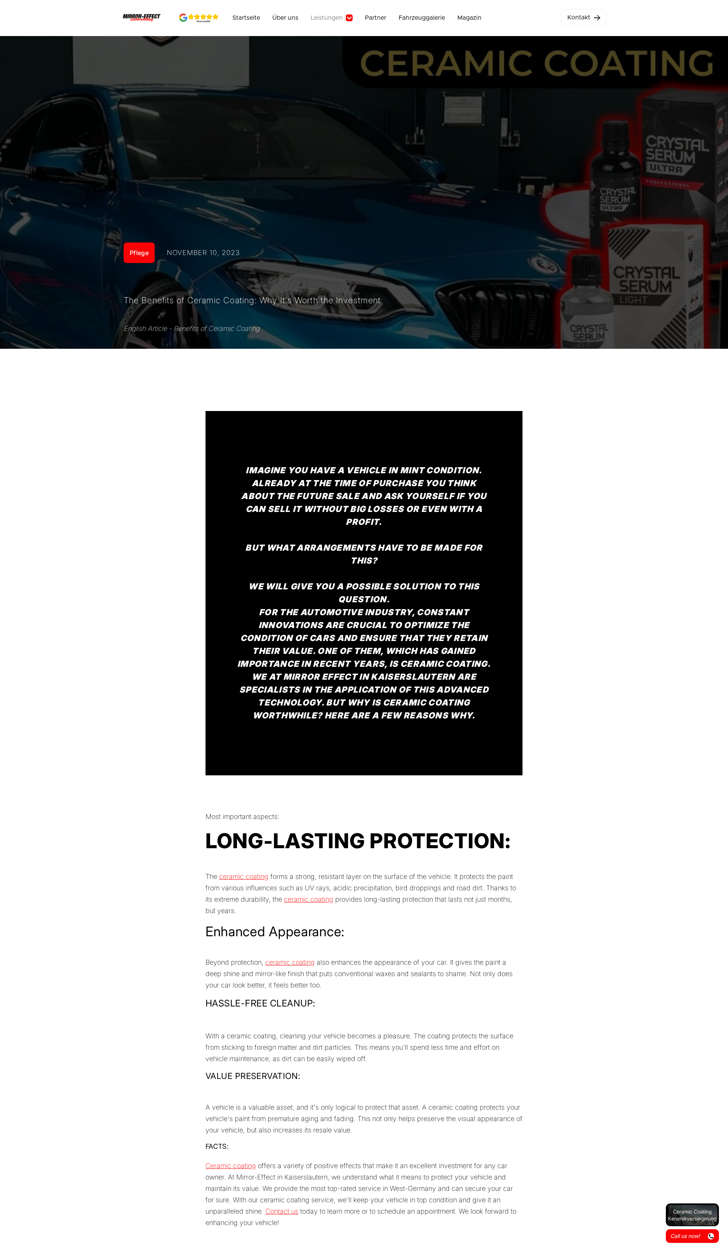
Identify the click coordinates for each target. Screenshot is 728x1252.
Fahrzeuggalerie (422, 18)
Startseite (246, 18)
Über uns (285, 18)
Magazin (469, 18)
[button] (332, 17)
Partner (375, 18)
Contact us (281, 1211)
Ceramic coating (231, 1166)
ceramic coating (243, 876)
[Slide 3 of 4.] (692, 1214)
